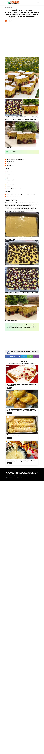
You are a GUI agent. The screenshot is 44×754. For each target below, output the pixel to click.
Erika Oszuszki (14, 320)
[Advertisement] (22, 32)
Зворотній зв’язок (8, 477)
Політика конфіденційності (17, 477)
